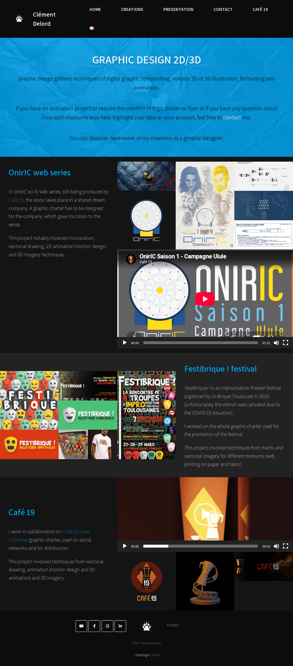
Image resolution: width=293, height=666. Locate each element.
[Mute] (276, 343)
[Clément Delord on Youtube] (81, 626)
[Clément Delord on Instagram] (107, 626)
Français (173, 625)
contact (232, 117)
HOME (95, 9)
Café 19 (16, 200)
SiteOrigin (143, 655)
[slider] (200, 546)
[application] (205, 298)
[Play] (125, 343)
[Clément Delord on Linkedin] (120, 626)
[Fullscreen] (285, 343)
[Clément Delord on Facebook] (94, 626)
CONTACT (223, 9)
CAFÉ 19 (260, 9)
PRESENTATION (178, 9)
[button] (205, 514)
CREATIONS (132, 9)
